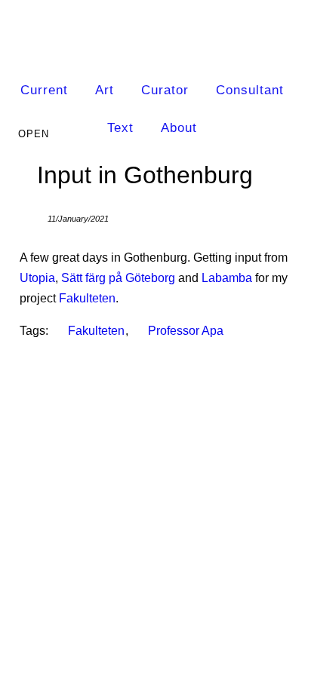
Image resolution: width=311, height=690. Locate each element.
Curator (165, 90)
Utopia (37, 277)
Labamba (227, 277)
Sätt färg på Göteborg (118, 277)
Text (120, 128)
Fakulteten (87, 298)
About (179, 128)
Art (104, 90)
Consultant (250, 90)
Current (44, 90)
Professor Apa (185, 330)
